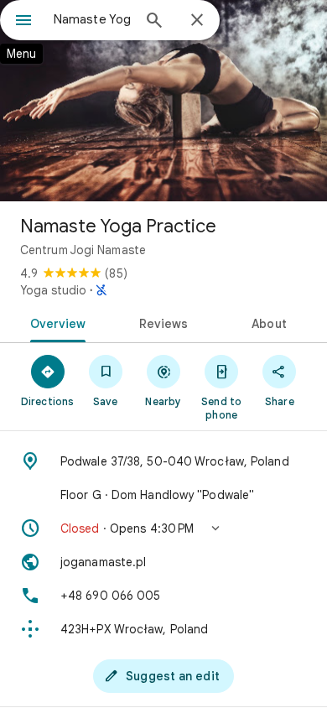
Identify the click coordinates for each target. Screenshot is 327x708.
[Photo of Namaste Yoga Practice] (163, 100)
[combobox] (92, 19)
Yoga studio (53, 290)
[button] (163, 528)
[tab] (55, 322)
